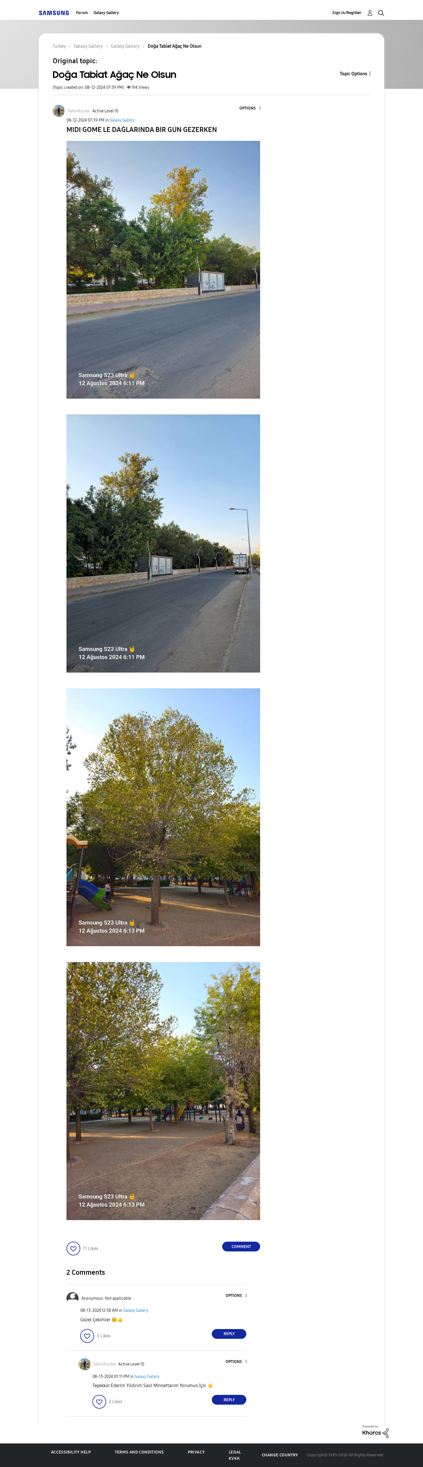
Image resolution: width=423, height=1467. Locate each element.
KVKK (234, 1458)
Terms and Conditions (139, 1452)
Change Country (280, 1455)
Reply (229, 1333)
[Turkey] (54, 13)
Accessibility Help (71, 1452)
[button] (250, 108)
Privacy (196, 1452)
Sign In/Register (346, 12)
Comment (241, 1246)
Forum (82, 12)
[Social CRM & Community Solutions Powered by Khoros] (375, 1431)
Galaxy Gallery (106, 12)
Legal (235, 1452)
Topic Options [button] (353, 73)
